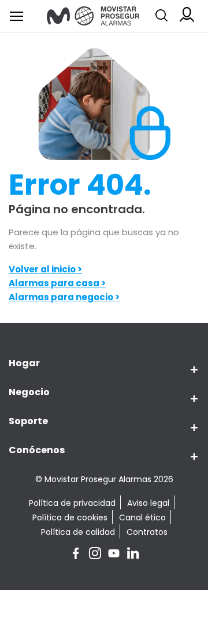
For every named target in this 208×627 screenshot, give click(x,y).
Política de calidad (78, 532)
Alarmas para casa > (57, 283)
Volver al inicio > (45, 269)
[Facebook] (75, 555)
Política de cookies (69, 517)
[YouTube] (113, 555)
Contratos (147, 532)
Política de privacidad (72, 503)
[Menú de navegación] (16, 16)
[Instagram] (95, 555)
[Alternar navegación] (162, 16)
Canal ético (142, 517)
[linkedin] (132, 555)
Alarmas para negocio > (64, 297)
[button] (189, 370)
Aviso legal (148, 503)
